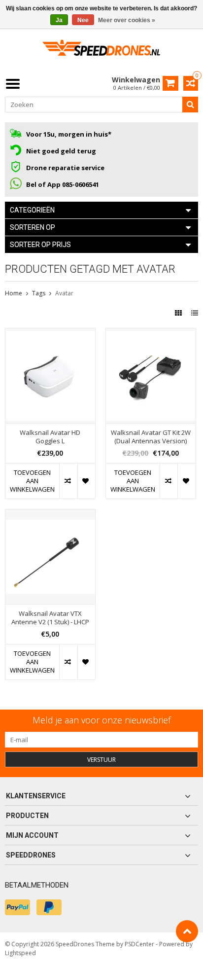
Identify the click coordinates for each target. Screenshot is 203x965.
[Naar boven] (187, 931)
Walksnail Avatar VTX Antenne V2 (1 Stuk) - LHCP (50, 617)
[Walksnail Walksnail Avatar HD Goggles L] (50, 333)
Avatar (64, 293)
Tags (38, 293)
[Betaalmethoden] (17, 907)
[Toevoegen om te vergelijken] (68, 481)
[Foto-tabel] (179, 313)
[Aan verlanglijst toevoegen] (86, 481)
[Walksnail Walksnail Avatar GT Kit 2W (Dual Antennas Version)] (151, 333)
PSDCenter (139, 944)
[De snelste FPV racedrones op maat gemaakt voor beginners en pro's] (101, 51)
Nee (83, 20)
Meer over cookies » (126, 20)
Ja (59, 20)
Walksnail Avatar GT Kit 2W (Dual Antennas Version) (151, 437)
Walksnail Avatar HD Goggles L (50, 437)
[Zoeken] (190, 104)
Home (13, 293)
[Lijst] (194, 313)
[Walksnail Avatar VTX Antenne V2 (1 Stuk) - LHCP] (50, 514)
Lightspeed (20, 953)
